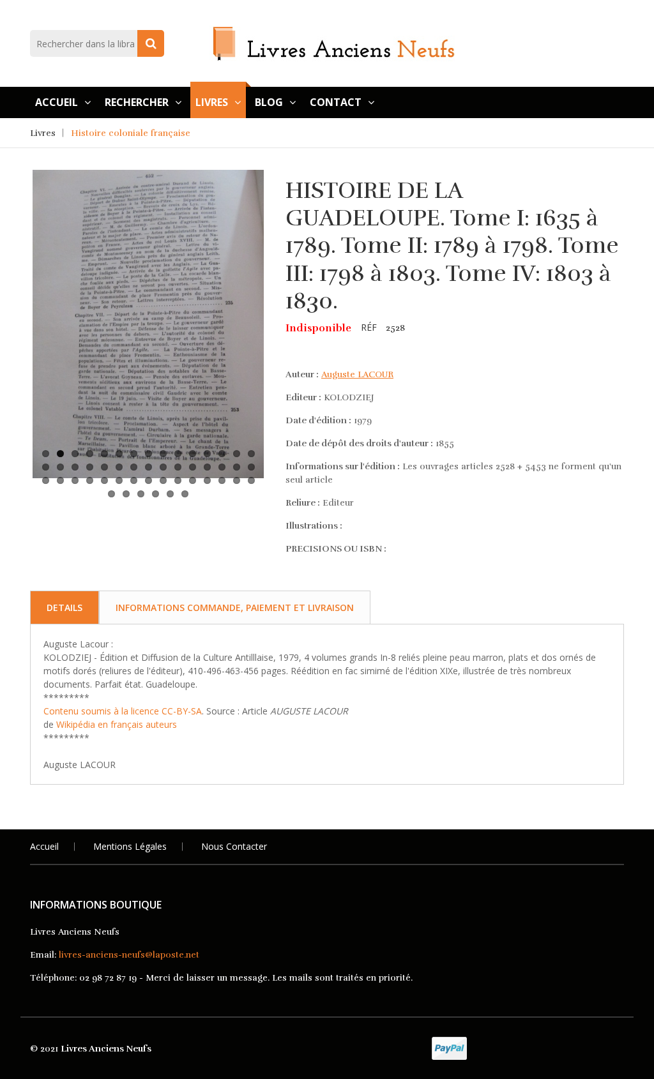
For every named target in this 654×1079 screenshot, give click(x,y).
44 (236, 480)
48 (140, 493)
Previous (13, 275)
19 (89, 467)
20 (104, 467)
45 (251, 480)
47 (126, 493)
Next (283, 275)
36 (119, 480)
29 (236, 467)
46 (111, 493)
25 (177, 467)
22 (133, 467)
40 (177, 480)
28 (221, 467)
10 (177, 453)
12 (207, 453)
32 (60, 480)
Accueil (56, 102)
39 (163, 480)
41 (192, 480)
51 (184, 493)
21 (119, 467)
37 (133, 480)
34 (89, 480)
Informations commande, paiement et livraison (235, 607)
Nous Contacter (234, 846)
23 (148, 467)
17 (60, 467)
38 (148, 480)
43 (221, 480)
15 (251, 453)
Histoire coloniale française (130, 133)
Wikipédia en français (99, 724)
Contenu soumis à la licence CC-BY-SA (122, 711)
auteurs (161, 724)
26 (192, 467)
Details (64, 607)
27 (207, 467)
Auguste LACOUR (357, 374)
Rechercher (137, 102)
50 (170, 493)
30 (251, 467)
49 (155, 493)
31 (45, 480)
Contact (335, 102)
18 (75, 467)
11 (192, 453)
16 (45, 467)
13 (221, 453)
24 (163, 467)
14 (236, 453)
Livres (211, 102)
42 (207, 480)
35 (104, 480)
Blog (269, 102)
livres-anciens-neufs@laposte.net (129, 954)
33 (75, 480)
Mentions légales (130, 846)
